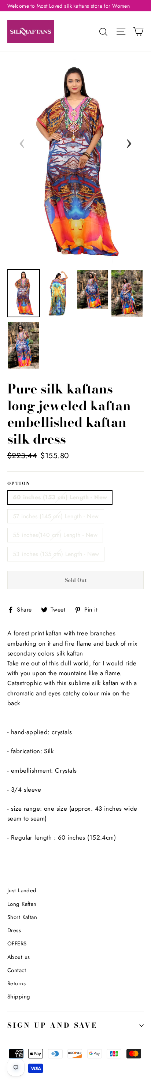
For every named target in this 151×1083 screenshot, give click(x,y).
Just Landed (22, 890)
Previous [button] (22, 141)
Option (18, 484)
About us (18, 957)
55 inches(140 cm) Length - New (55, 535)
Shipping (18, 997)
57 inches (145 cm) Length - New (56, 516)
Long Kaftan (22, 904)
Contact (16, 970)
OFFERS (17, 944)
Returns (16, 983)
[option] (75, 161)
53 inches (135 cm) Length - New (56, 554)
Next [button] (129, 141)
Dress (14, 930)
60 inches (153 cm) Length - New (60, 497)
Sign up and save (52, 1025)
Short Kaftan (22, 917)
